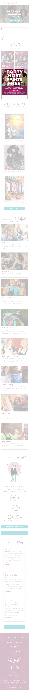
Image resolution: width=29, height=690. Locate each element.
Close (24, 97)
